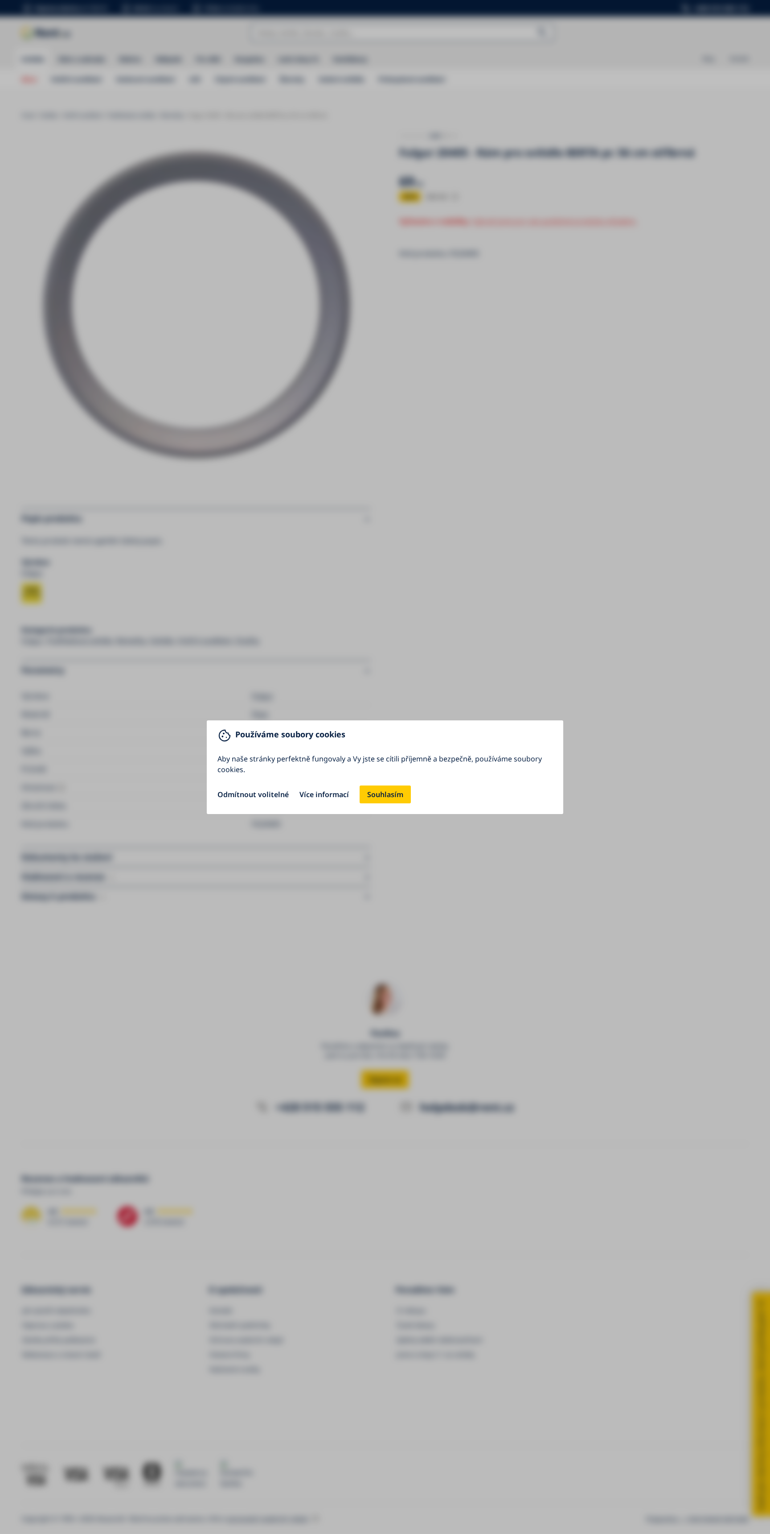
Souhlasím (385, 794)
